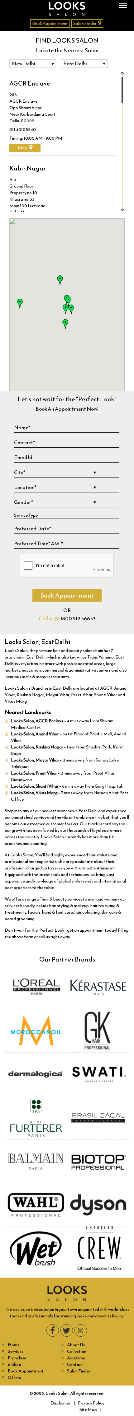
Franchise (17, 1358)
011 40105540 (22, 129)
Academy (76, 1358)
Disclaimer (60, 1403)
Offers (14, 1377)
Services (15, 1351)
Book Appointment (50, 23)
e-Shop (14, 1364)
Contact (75, 1364)
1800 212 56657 (77, 618)
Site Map (88, 1409)
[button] (60, 280)
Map (23, 148)
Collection (76, 1351)
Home (14, 1345)
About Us (76, 1345)
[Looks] (67, 8)
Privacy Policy (91, 1403)
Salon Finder (85, 23)
